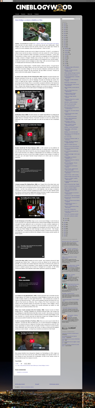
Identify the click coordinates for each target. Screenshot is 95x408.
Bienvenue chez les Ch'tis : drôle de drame (70, 241)
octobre (66, 52)
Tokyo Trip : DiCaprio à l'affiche (70, 188)
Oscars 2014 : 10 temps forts (70, 209)
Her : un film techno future (69, 105)
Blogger (49, 404)
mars (66, 65)
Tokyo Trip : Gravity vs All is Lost (70, 144)
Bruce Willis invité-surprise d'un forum (70, 308)
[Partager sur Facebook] (28, 363)
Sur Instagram (40, 399)
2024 (65, 27)
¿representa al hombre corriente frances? (70, 333)
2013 (65, 222)
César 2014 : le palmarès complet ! (71, 216)
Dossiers (23, 14)
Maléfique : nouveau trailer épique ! (71, 127)
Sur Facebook (40, 395)
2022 (65, 31)
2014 (65, 46)
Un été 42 (47, 365)
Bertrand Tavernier (26, 365)
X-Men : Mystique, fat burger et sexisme (72, 73)
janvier (66, 220)
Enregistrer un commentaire (22, 372)
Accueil (17, 14)
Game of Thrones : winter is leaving (71, 174)
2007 (65, 234)
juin (65, 59)
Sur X (38, 394)
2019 (65, 37)
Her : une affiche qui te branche (70, 116)
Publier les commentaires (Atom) (27, 387)
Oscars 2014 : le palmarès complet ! (71, 214)
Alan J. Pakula (20, 365)
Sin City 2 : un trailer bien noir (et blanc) (72, 186)
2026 (65, 24)
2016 (65, 43)
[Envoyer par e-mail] (24, 363)
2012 (65, 224)
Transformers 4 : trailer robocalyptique (72, 195)
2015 (65, 44)
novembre (67, 50)
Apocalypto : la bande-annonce (68, 293)
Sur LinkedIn (39, 392)
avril (66, 63)
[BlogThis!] (26, 363)
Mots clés (30, 14)
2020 (65, 35)
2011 (65, 226)
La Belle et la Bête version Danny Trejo (71, 176)
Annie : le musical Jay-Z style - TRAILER (71, 184)
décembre (67, 48)
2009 (65, 230)
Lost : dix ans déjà (67, 136)
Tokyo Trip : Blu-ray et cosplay (70, 104)
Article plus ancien (54, 384)
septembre (67, 54)
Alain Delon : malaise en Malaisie (70, 102)
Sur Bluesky (39, 400)
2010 (65, 228)
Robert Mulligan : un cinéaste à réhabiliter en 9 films (28, 20)
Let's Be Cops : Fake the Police (70, 82)
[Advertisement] (37, 379)
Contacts (37, 14)
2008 (65, 232)
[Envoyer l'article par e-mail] (21, 363)
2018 (65, 39)
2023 (65, 29)
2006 (65, 235)
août (66, 56)
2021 (65, 33)
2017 (65, 41)
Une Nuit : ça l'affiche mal (73, 248)
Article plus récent (20, 384)
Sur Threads (39, 397)
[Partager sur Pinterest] (30, 363)
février (66, 218)
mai (65, 61)
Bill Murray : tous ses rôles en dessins (71, 146)
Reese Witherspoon (34, 365)
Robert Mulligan (42, 365)
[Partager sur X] (27, 363)
